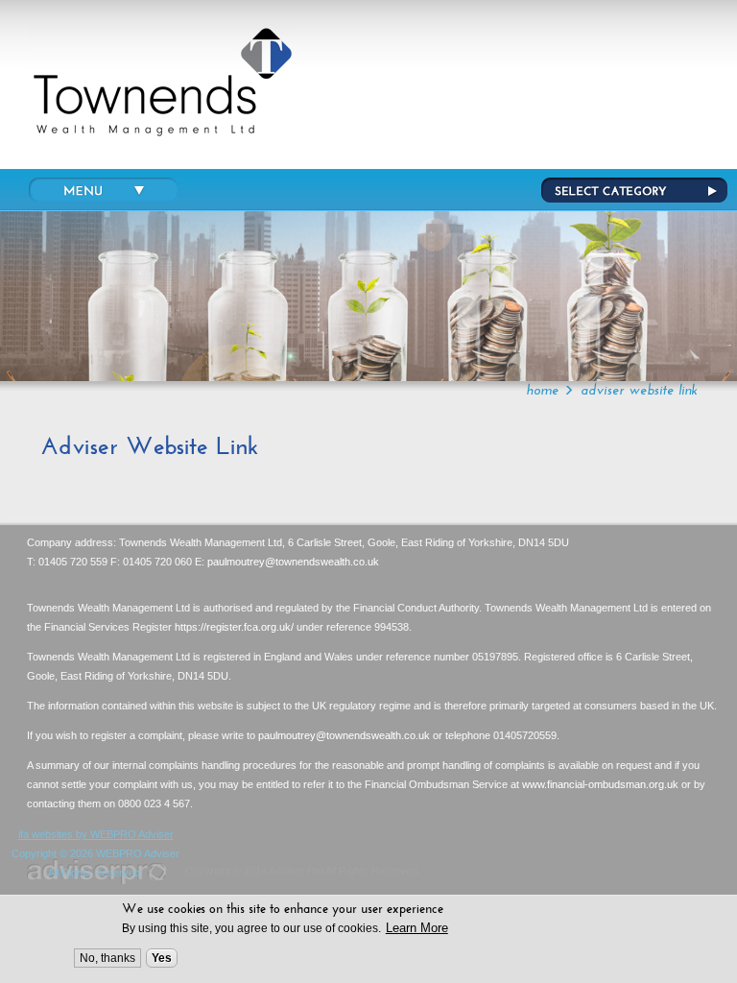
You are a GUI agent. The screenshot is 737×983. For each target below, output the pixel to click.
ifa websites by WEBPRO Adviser (96, 834)
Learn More (417, 928)
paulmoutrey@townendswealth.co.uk (293, 561)
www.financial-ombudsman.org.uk (600, 784)
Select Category (634, 190)
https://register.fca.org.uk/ (234, 627)
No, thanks (107, 958)
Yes (162, 958)
